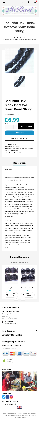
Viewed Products (19, 262)
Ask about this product (20, 138)
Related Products (19, 257)
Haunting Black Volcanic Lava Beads (17, 288)
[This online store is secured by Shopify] (7, 362)
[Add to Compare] (15, 273)
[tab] (9, 169)
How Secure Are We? (9, 348)
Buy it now (19, 133)
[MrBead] (19, 11)
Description (19, 162)
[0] (35, 2)
